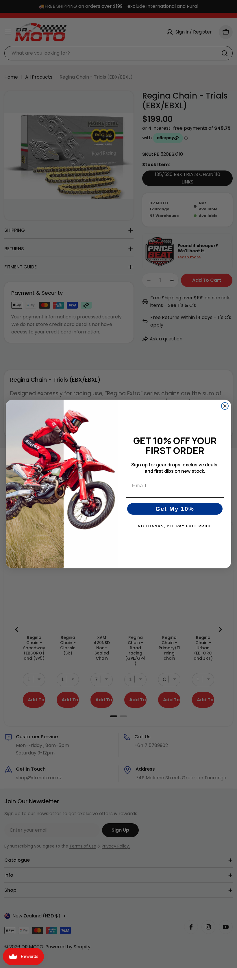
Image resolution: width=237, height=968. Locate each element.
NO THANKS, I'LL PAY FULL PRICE (175, 526)
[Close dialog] (224, 406)
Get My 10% (174, 509)
